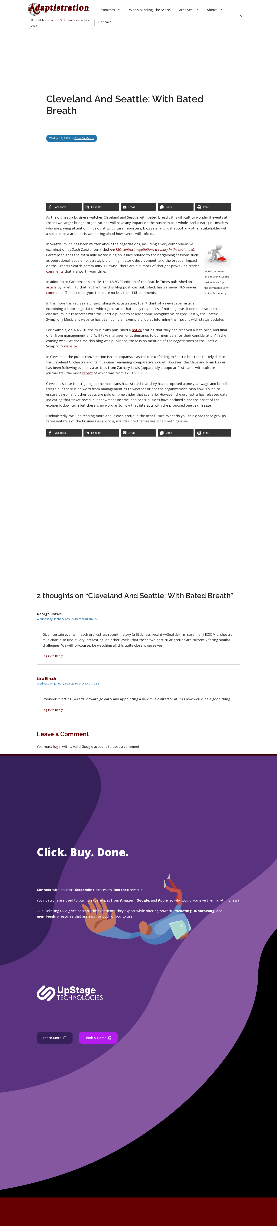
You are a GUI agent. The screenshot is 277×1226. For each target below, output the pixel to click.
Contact (104, 22)
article (51, 287)
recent (87, 373)
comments (55, 271)
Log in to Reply (52, 656)
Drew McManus (84, 138)
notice (137, 330)
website (70, 346)
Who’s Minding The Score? (150, 10)
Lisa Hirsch (46, 678)
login (57, 746)
